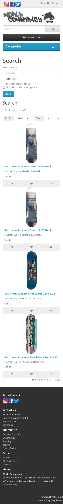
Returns (6, 444)
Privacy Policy (9, 448)
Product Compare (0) (15, 110)
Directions (8, 424)
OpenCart (58, 496)
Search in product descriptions (21, 87)
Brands (6, 457)
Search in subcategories (18, 83)
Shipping (7, 441)
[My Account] (43, 3)
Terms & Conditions (12, 434)
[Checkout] (57, 3)
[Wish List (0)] (48, 3)
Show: (39, 118)
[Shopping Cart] (53, 3)
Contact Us (9, 409)
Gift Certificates (10, 461)
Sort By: (8, 118)
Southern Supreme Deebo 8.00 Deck (28, 166)
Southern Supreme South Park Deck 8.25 (31, 357)
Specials (7, 464)
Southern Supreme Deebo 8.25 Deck (28, 230)
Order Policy (9, 437)
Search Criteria (10, 67)
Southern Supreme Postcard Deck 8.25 (29, 293)
